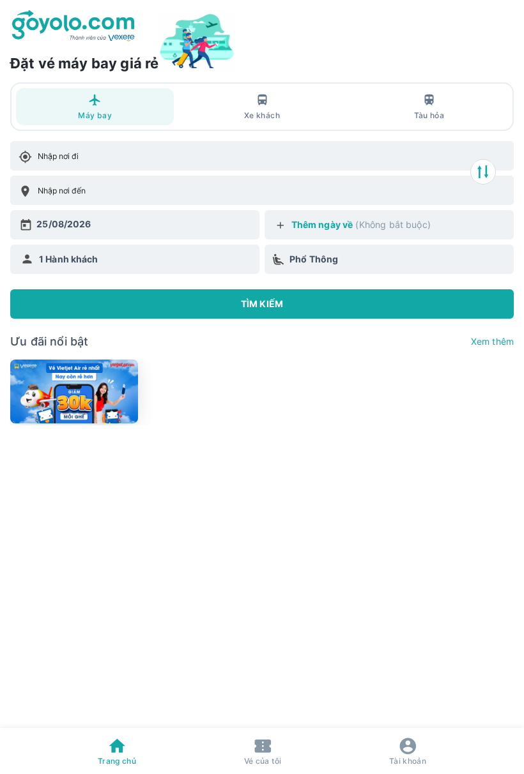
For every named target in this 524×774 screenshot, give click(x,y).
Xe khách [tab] (262, 115)
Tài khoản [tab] (407, 761)
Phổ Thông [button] (313, 259)
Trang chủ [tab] (117, 761)
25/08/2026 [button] (63, 223)
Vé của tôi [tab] (262, 761)
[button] (134, 259)
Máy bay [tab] (94, 115)
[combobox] (39, 156)
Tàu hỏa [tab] (429, 115)
